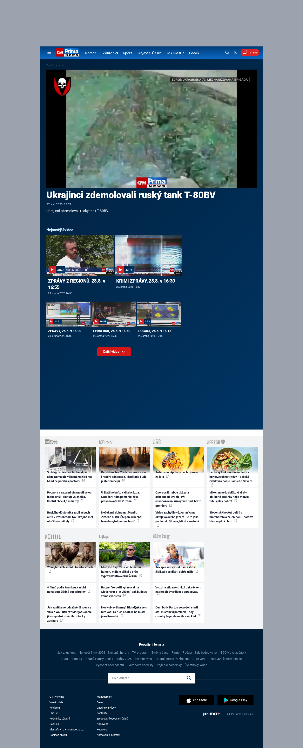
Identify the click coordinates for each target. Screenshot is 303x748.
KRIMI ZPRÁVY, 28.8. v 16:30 (145, 281)
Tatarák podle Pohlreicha (172, 659)
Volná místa (56, 702)
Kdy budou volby (206, 652)
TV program (140, 652)
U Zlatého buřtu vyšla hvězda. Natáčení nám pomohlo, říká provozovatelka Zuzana (120, 497)
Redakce (102, 729)
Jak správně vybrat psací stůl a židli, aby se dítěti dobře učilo (175, 569)
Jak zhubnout (66, 652)
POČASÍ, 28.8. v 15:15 (154, 331)
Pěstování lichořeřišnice (225, 659)
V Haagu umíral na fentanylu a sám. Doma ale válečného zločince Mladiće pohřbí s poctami (69, 477)
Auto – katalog (71, 659)
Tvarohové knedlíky (140, 665)
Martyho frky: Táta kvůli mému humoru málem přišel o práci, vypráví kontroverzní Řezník (121, 572)
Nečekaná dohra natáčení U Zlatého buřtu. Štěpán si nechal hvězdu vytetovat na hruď (121, 517)
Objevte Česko (149, 53)
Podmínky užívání (59, 718)
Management (104, 696)
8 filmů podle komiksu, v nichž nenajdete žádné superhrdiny (66, 589)
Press (100, 702)
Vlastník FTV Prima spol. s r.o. (66, 729)
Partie (175, 652)
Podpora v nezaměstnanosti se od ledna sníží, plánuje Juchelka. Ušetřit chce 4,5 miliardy (69, 497)
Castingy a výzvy (106, 707)
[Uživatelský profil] (235, 52)
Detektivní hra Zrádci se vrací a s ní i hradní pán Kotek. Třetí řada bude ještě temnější (124, 477)
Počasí (194, 53)
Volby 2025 (124, 659)
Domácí (91, 53)
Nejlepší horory (118, 652)
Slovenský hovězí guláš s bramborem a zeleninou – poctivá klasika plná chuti (231, 517)
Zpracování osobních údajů (112, 718)
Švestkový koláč (196, 665)
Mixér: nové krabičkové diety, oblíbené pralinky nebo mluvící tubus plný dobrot (229, 497)
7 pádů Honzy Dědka (99, 659)
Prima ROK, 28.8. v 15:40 (111, 331)
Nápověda (102, 724)
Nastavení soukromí (108, 734)
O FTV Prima (56, 696)
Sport (127, 53)
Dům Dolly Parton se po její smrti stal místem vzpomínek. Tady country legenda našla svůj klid (176, 612)
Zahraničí (110, 53)
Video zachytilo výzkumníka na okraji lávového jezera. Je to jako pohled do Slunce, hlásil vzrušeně (177, 517)
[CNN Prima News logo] (67, 52)
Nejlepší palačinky (169, 665)
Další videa (111, 352)
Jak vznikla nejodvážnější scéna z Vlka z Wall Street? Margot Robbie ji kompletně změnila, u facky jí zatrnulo (69, 614)
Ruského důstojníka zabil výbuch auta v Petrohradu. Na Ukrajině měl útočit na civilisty (70, 517)
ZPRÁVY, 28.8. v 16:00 (64, 331)
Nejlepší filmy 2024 (92, 652)
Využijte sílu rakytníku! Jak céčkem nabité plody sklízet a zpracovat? (178, 589)
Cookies (54, 724)
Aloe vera (199, 659)
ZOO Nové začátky (233, 652)
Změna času (160, 652)
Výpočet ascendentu (110, 665)
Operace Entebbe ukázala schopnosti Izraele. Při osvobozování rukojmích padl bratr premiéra (178, 499)
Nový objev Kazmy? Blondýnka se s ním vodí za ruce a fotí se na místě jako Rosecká (124, 612)
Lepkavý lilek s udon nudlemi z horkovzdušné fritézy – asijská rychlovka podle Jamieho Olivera (230, 477)
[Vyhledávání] (227, 52)
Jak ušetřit (175, 53)
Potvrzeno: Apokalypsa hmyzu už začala (176, 474)
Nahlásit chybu (58, 734)
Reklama (54, 707)
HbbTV (53, 713)
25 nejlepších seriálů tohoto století (70, 567)
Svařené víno (143, 659)
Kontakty (102, 713)
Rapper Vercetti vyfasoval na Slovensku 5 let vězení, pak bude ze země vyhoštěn (124, 592)
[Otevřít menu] (49, 52)
